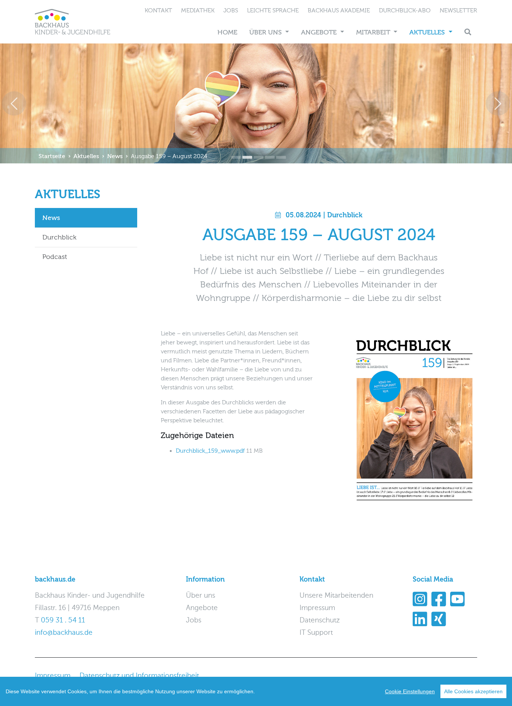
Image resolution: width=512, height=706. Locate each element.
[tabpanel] (256, 103)
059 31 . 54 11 (63, 620)
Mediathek (197, 10)
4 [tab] (267, 152)
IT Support (316, 632)
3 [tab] (256, 152)
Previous (14, 103)
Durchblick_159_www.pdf (211, 450)
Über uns (266, 32)
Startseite (52, 156)
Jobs (230, 10)
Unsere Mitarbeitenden (336, 595)
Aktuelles (428, 32)
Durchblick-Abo (405, 10)
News (115, 156)
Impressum (317, 608)
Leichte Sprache (273, 10)
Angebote (319, 32)
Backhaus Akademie (339, 10)
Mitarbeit (374, 32)
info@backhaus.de (64, 632)
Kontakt (158, 10)
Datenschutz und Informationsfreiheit (139, 675)
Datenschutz (319, 620)
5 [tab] (278, 152)
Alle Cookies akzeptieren (473, 691)
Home (227, 32)
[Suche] (467, 32)
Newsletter (458, 10)
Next (498, 103)
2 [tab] (245, 152)
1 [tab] (233, 152)
